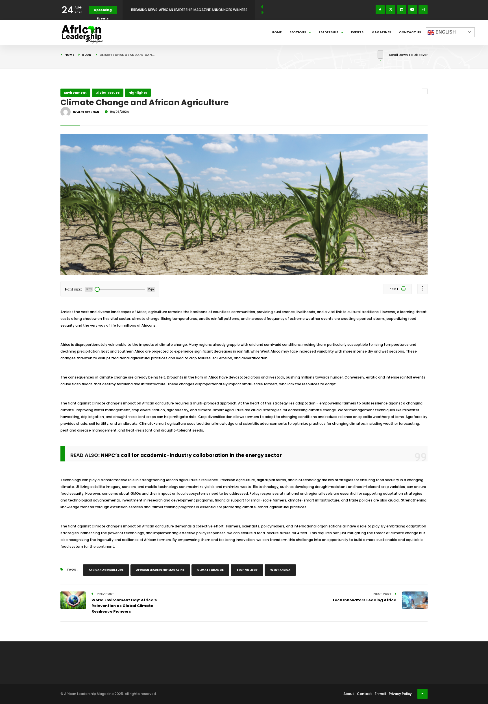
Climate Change (210, 570)
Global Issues (107, 92)
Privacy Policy (400, 693)
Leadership (328, 32)
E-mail (380, 693)
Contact (364, 693)
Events (357, 32)
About (348, 693)
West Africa (280, 570)
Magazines (381, 32)
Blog (86, 54)
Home (277, 32)
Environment (75, 92)
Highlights (137, 92)
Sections (297, 32)
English (445, 32)
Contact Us (410, 32)
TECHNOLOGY (247, 570)
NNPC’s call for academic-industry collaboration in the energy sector (191, 455)
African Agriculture (106, 570)
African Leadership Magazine (160, 570)
